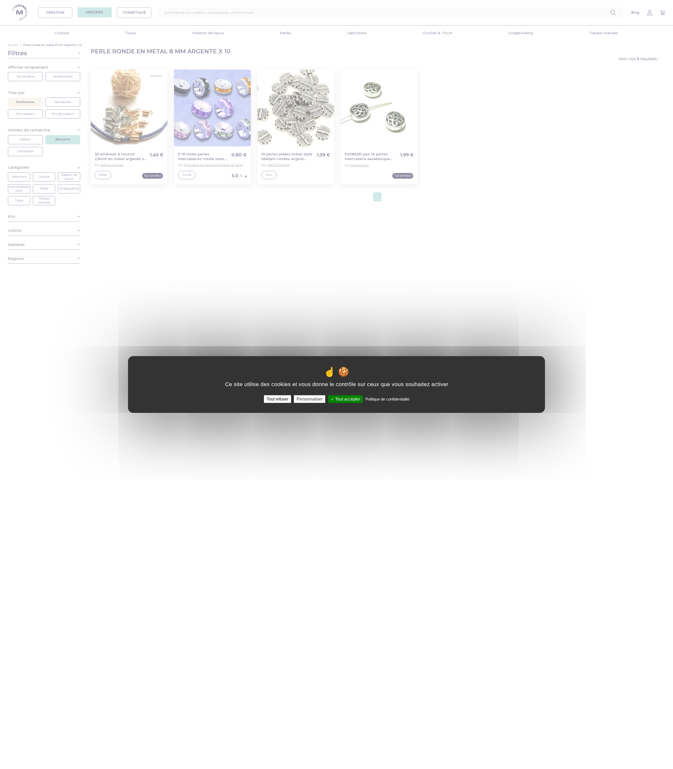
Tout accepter (347, 399)
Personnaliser (310, 399)
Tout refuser (277, 399)
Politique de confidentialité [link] (387, 399)
